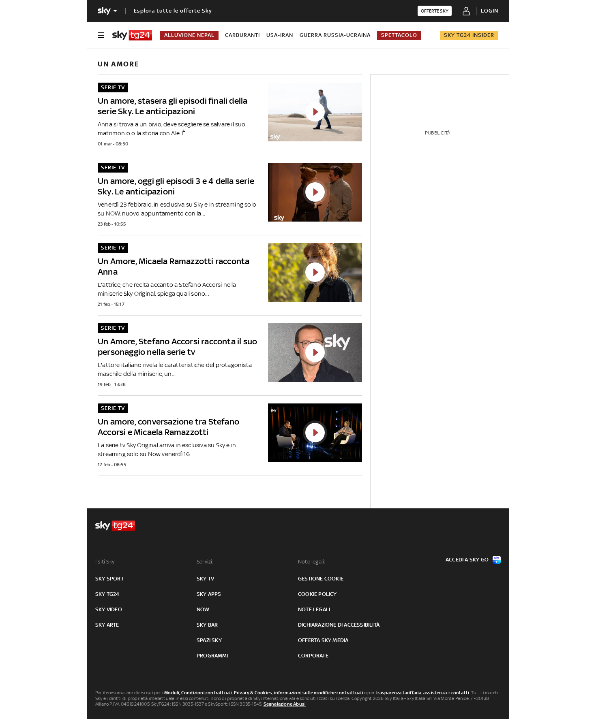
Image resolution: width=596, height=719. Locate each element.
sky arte (107, 625)
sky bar (207, 625)
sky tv (205, 579)
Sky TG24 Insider (469, 35)
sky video (108, 609)
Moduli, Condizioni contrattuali (198, 693)
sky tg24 (107, 594)
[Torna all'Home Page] (132, 35)
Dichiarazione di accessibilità (338, 625)
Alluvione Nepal (189, 35)
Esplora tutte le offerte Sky (173, 11)
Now (203, 609)
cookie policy (317, 594)
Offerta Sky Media (323, 640)
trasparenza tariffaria (398, 693)
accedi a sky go (467, 560)
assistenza (435, 693)
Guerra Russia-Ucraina (335, 35)
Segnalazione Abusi (285, 704)
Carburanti (242, 35)
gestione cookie (320, 579)
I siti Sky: (105, 562)
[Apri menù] (101, 35)
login (489, 11)
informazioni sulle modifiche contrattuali (318, 693)
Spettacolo (399, 35)
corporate (313, 656)
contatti (460, 693)
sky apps (209, 594)
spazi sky (209, 640)
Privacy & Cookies (253, 693)
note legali (314, 609)
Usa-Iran (279, 35)
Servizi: (205, 562)
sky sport (109, 579)
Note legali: (311, 562)
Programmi (212, 656)
